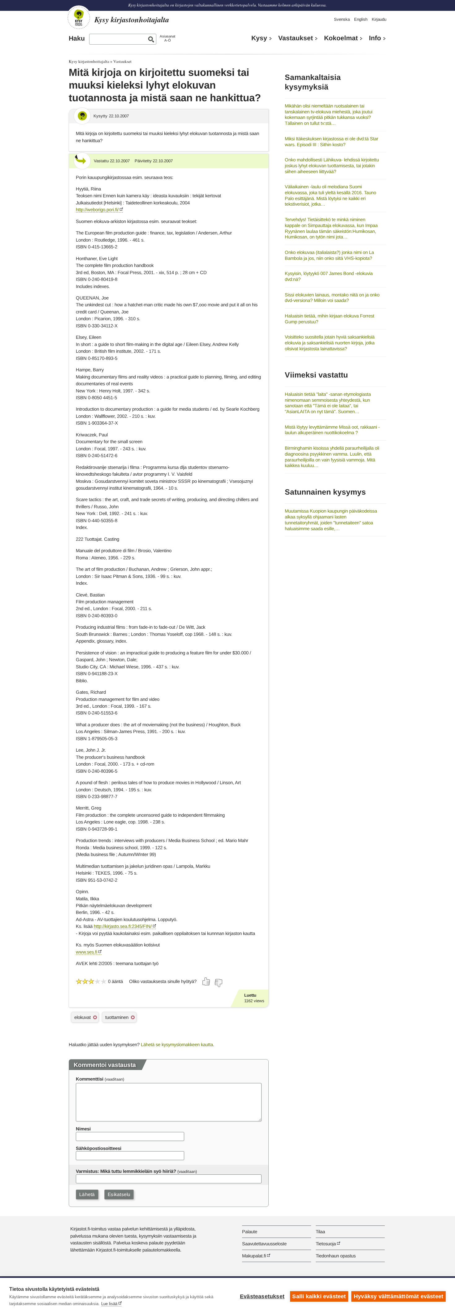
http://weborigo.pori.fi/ (97, 209)
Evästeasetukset (262, 1296)
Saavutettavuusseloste (264, 1243)
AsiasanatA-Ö (167, 38)
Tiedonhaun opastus (336, 1255)
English (360, 19)
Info (375, 38)
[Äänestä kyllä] (206, 981)
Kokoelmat (341, 38)
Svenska (342, 19)
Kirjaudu (379, 19)
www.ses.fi (86, 952)
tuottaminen (116, 1017)
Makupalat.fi (254, 1255)
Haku (77, 38)
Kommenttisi (89, 1078)
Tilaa (320, 1231)
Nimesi (83, 1128)
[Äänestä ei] (218, 983)
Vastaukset (295, 38)
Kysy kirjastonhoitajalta (89, 61)
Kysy (259, 38)
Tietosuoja (326, 1243)
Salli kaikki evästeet (319, 1296)
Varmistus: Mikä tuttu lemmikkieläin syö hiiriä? (126, 1171)
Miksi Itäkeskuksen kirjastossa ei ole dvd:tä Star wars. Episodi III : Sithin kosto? (331, 141)
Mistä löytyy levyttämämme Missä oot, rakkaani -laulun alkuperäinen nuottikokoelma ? (332, 429)
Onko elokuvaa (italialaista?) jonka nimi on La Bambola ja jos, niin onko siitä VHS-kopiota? (329, 255)
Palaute (249, 1231)
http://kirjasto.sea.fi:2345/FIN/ (123, 926)
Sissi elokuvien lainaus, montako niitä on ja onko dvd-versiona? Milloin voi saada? (332, 297)
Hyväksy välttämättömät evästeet (398, 1296)
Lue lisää (109, 1303)
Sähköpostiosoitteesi (98, 1148)
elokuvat (82, 1017)
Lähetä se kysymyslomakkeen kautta (177, 1044)
